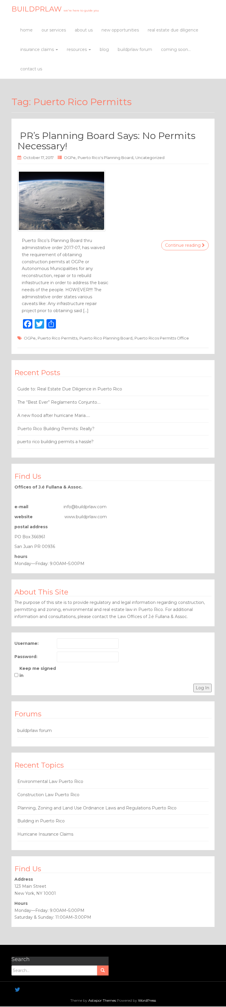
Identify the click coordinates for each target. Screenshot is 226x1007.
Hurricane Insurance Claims (45, 834)
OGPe (70, 157)
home (26, 30)
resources (77, 49)
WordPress (147, 1000)
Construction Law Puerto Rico (48, 794)
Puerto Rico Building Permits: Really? (55, 428)
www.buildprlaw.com (85, 516)
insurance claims (37, 49)
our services (53, 30)
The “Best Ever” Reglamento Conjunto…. (59, 402)
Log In (202, 687)
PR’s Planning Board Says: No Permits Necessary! (106, 141)
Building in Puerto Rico (41, 821)
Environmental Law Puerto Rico (50, 781)
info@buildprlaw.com (85, 506)
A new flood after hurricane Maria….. (53, 415)
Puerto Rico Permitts (57, 338)
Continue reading (183, 245)
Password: (25, 656)
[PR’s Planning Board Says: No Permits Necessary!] (113, 200)
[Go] (103, 970)
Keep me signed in (37, 672)
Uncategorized (149, 157)
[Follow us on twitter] (17, 989)
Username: (26, 643)
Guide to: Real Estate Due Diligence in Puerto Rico (69, 389)
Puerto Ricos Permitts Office (161, 338)
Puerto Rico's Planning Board (105, 157)
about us (84, 30)
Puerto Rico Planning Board (105, 338)
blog (104, 49)
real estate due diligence (173, 30)
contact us (31, 69)
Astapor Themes (102, 1000)
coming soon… (176, 49)
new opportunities (120, 30)
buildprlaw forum (135, 49)
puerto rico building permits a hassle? (55, 441)
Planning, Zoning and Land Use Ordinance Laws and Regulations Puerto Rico (97, 808)
